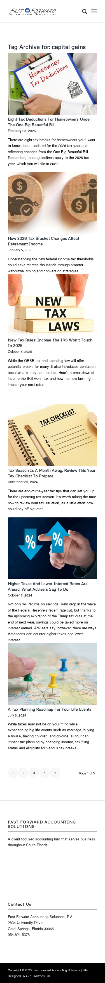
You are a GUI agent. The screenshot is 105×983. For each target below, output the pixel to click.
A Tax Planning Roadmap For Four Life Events (49, 709)
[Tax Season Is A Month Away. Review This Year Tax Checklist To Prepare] (52, 435)
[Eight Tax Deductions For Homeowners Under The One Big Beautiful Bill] (52, 84)
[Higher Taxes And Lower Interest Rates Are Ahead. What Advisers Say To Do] (52, 548)
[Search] (81, 11)
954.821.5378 (19, 934)
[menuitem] (81, 11)
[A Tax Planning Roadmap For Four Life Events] (52, 674)
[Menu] (94, 11)
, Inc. (39, 976)
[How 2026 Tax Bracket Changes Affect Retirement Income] (52, 203)
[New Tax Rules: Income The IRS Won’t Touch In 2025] (52, 305)
